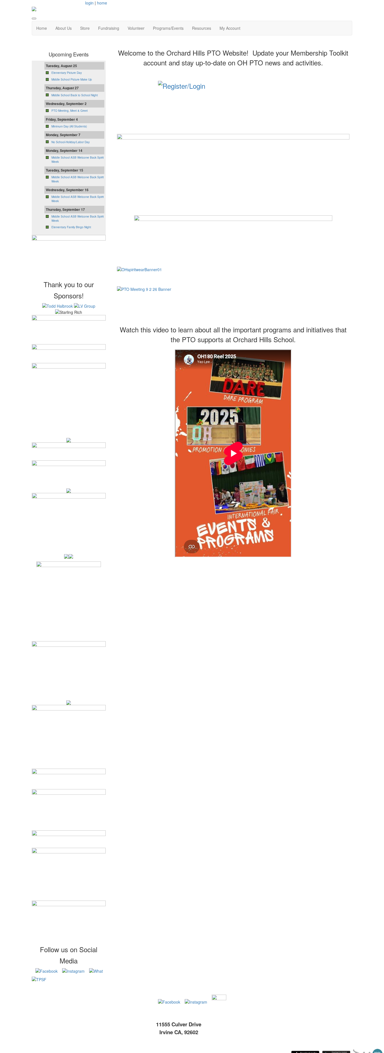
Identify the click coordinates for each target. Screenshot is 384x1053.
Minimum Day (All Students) (69, 126)
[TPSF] (69, 984)
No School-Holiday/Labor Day (70, 142)
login (89, 3)
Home (41, 28)
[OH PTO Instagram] (73, 970)
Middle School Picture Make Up (71, 79)
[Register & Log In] (233, 96)
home (102, 3)
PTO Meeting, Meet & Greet (69, 111)
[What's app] (96, 970)
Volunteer (136, 28)
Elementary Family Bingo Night (71, 227)
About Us (63, 28)
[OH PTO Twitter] (210, 1001)
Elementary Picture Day (66, 73)
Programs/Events (168, 28)
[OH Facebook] (46, 970)
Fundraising (108, 28)
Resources (201, 28)
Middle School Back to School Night (74, 95)
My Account (230, 28)
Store (85, 28)
